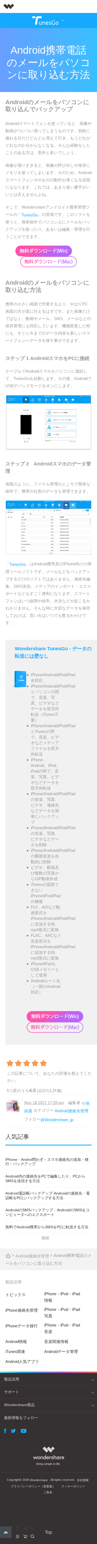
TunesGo (30, 214)
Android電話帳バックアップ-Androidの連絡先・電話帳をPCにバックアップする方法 (47, 1195)
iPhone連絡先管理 (21, 1310)
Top (48, 1532)
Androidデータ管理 (61, 1351)
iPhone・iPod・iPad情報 (62, 1296)
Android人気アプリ (22, 1361)
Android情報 (16, 1341)
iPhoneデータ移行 (21, 1326)
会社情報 (83, 1480)
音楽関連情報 (56, 1341)
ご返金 (47, 1492)
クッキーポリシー (73, 1486)
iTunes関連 (15, 1351)
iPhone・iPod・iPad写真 (62, 1312)
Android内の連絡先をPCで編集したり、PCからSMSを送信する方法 (45, 1178)
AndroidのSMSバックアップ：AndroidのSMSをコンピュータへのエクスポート (47, 1212)
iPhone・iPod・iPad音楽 (62, 1328)
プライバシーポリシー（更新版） (33, 1486)
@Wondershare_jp (56, 1119)
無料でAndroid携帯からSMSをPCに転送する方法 (46, 1227)
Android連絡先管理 (71, 1110)
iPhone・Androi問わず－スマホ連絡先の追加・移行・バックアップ (47, 1161)
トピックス (15, 1294)
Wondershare (39, 1480)
